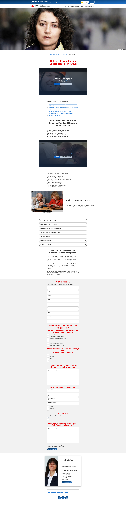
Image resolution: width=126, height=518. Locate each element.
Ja (49, 419)
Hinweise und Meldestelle (67, 504)
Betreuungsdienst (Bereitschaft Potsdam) (56, 345)
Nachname (50, 299)
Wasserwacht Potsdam (53, 334)
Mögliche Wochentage (52, 402)
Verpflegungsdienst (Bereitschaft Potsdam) (56, 336)
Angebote (67, 6)
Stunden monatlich (51, 398)
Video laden (57, 156)
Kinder (50, 354)
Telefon (49, 316)
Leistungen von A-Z (56, 508)
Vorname (49, 295)
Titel (49, 291)
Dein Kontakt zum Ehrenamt (55, 115)
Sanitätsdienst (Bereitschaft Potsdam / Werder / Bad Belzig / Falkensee (61, 340)
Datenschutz (65, 506)
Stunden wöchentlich (51, 393)
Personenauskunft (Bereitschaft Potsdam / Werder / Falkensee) (60, 341)
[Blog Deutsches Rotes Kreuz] (66, 497)
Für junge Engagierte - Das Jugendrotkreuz (50, 228)
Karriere (86, 6)
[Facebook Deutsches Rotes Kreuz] (59, 497)
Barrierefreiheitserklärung (67, 508)
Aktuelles (54, 506)
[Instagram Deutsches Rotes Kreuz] (63, 497)
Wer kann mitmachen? (45, 236)
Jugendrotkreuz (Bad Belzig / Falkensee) (56, 343)
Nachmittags (51, 408)
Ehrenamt (82, 6)
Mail (49, 320)
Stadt (49, 312)
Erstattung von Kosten (45, 244)
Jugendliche (51, 356)
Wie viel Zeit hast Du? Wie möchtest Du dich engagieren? (61, 113)
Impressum (65, 510)
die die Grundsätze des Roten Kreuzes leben (62, 261)
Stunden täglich (51, 389)
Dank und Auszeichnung (46, 240)
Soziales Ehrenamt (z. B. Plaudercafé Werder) (57, 338)
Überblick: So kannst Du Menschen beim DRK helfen (60, 111)
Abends (50, 410)
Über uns (90, 6)
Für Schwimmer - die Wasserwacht (48, 224)
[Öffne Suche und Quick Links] (93, 6)
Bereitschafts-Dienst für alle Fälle (48, 220)
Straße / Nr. (50, 303)
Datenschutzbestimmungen (68, 80)
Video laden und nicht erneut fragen (66, 156)
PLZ (48, 308)
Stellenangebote (45, 506)
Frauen (50, 360)
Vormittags (51, 406)
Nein (50, 418)
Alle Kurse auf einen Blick (74, 6)
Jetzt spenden (34, 504)
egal (50, 361)
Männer (50, 358)
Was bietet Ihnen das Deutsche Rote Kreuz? (50, 232)
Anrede (49, 286)
